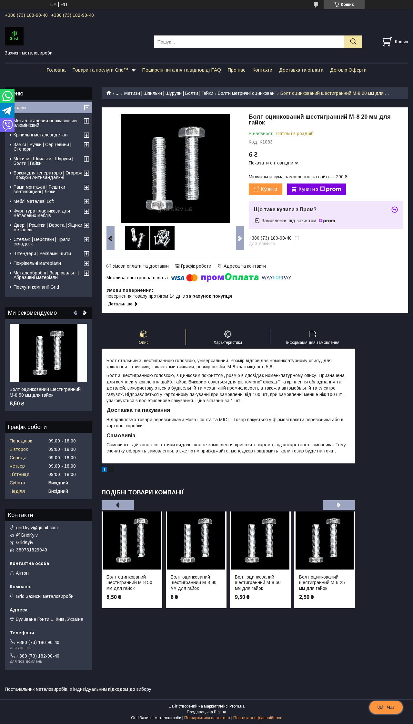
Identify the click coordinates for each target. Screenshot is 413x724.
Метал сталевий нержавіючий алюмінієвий (45, 123)
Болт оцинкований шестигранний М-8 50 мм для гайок (129, 582)
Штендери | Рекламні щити (42, 253)
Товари (18, 107)
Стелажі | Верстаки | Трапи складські (42, 241)
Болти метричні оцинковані (247, 93)
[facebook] (104, 470)
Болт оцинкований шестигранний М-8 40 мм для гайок (194, 582)
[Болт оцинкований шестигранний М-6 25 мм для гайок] (324, 540)
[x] (111, 470)
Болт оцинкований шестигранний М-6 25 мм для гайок (322, 582)
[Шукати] (353, 41)
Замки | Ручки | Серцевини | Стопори (42, 147)
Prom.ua (237, 706)
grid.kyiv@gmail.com (37, 527)
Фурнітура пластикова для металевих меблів (42, 213)
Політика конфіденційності (257, 718)
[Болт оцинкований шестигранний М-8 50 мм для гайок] (132, 540)
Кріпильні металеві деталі (41, 134)
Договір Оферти (348, 70)
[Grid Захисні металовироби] (75, 35)
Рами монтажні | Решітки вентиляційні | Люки (39, 189)
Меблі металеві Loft (34, 201)
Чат (391, 707)
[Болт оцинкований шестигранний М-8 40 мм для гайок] (196, 540)
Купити (269, 189)
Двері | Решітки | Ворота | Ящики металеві (48, 227)
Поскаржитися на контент (207, 718)
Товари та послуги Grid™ (100, 70)
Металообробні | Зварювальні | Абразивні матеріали (46, 275)
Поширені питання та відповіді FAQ (181, 70)
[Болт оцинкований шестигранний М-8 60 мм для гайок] (260, 540)
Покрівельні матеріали (37, 263)
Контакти (262, 70)
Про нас (237, 70)
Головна (55, 70)
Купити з (308, 189)
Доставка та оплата (301, 70)
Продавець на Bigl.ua (206, 712)
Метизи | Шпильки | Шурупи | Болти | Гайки (168, 93)
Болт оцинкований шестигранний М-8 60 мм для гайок (258, 582)
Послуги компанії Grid (36, 287)
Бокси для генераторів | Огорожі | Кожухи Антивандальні (48, 175)
